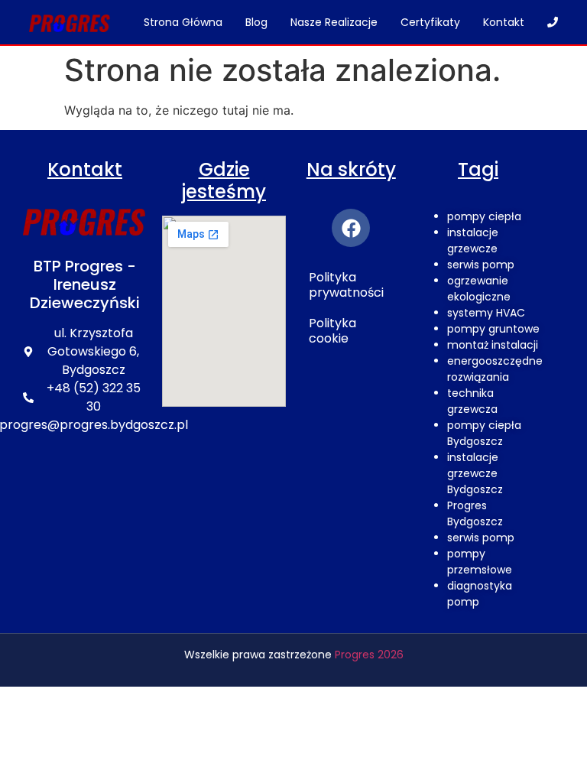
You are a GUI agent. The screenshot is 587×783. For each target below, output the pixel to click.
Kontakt (503, 22)
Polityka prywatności (346, 284)
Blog (256, 22)
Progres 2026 (369, 654)
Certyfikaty (430, 22)
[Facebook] (351, 228)
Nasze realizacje (334, 22)
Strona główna (183, 22)
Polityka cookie (332, 330)
